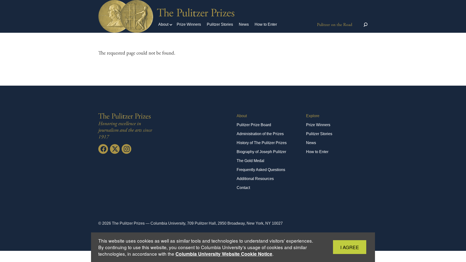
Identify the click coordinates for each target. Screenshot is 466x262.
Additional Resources (255, 179)
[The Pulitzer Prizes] (125, 116)
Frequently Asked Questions (261, 170)
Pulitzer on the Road (334, 24)
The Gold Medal (250, 161)
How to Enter (266, 24)
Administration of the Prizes (260, 134)
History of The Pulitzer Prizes (262, 143)
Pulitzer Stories (220, 24)
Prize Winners (189, 24)
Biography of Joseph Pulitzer (261, 152)
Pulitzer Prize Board (254, 125)
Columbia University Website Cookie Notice (223, 254)
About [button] (163, 24)
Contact (243, 188)
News (244, 24)
